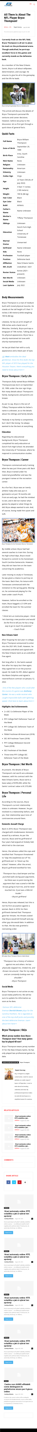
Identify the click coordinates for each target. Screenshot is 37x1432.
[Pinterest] (19, 1182)
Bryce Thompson (25, 1062)
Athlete (6, 27)
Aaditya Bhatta (8, 1218)
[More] (25, 1182)
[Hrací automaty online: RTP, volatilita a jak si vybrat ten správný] (8, 1118)
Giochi (6, 1381)
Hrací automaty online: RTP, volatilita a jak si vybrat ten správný (17, 1213)
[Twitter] (14, 1182)
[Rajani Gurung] (9, 1084)
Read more (8, 1232)
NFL (10, 27)
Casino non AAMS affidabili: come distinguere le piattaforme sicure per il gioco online (18, 1388)
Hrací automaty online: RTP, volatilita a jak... (23, 1117)
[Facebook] (8, 1182)
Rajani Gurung (18, 27)
